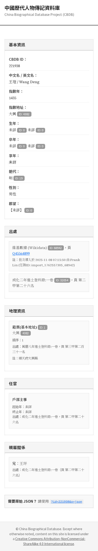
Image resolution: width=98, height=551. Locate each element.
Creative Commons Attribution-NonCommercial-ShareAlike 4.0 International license (50, 541)
